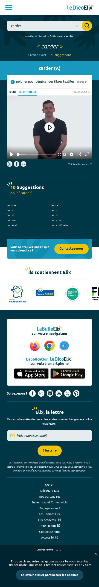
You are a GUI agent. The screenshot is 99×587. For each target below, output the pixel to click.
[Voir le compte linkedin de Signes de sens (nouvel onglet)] (50, 393)
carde (10, 210)
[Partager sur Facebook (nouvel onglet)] (16, 165)
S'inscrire (50, 451)
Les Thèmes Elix (49, 514)
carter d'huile (59, 225)
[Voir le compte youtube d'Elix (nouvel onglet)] (58, 393)
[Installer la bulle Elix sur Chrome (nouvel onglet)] (50, 346)
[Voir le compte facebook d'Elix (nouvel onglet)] (32, 393)
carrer (55, 210)
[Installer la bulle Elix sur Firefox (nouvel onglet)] (35, 346)
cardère (12, 205)
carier (54, 205)
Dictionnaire (56, 36)
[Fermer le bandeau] (95, 553)
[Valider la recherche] (87, 26)
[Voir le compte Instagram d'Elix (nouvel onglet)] (41, 393)
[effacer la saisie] (77, 25)
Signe (12, 92)
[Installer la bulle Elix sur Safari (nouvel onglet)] (64, 346)
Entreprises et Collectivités (50, 502)
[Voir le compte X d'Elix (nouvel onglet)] (67, 393)
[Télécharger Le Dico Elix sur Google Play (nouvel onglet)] (67, 373)
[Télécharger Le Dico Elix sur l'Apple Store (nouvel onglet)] (31, 373)
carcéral (12, 225)
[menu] (8, 7)
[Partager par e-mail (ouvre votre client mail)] (23, 165)
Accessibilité (49, 537)
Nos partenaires (49, 496)
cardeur (12, 220)
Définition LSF (28, 92)
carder (69, 36)
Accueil (42, 36)
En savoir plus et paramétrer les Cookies (49, 575)
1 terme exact (37, 55)
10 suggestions (61, 55)
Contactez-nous (71, 249)
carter (55, 215)
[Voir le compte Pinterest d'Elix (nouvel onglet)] (76, 393)
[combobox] (49, 26)
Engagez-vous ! (49, 508)
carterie (56, 220)
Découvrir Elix (49, 490)
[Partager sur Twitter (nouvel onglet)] (10, 165)
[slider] (36, 154)
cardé (10, 215)
